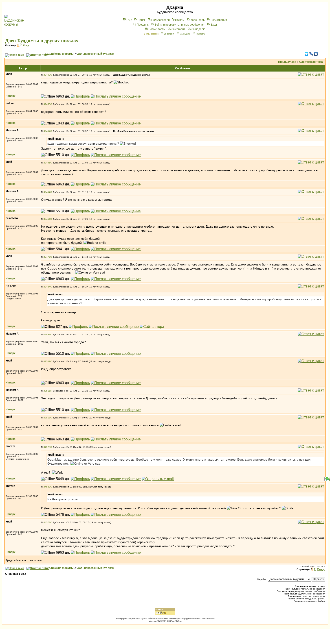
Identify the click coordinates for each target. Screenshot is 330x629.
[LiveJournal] (311, 54)
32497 (47, 334)
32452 (47, 75)
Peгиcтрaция (219, 20)
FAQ (129, 20)
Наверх (10, 96)
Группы (180, 20)
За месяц (200, 34)
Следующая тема (311, 61)
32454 (47, 131)
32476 (47, 257)
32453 (47, 104)
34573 (47, 522)
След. (26, 45)
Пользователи (160, 20)
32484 (47, 286)
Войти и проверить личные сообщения (180, 24)
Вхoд (214, 24)
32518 (47, 417)
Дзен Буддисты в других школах (41, 41)
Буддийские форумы (59, 53)
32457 (47, 192)
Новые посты (156, 29)
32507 (47, 361)
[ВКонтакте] (316, 54)
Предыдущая (287, 61)
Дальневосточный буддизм (95, 53)
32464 (47, 219)
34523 (47, 447)
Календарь (198, 20)
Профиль (143, 24)
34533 (47, 486)
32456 (47, 162)
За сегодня (178, 29)
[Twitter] (306, 54)
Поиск (141, 20)
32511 (47, 391)
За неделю (198, 29)
